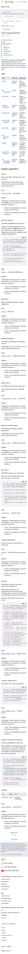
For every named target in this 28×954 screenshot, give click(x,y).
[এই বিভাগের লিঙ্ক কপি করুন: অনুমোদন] (7, 198)
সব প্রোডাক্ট (3, 940)
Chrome (3, 930)
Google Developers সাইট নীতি (14, 848)
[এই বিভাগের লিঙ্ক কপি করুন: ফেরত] (6, 190)
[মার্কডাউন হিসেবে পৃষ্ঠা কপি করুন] (8, 35)
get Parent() (6, 113)
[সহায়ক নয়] (13, 26)
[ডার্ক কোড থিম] (23, 237)
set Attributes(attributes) (6, 161)
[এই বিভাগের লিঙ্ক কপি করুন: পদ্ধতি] (6, 74)
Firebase (3, 932)
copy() (4, 81)
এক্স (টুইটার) (4, 915)
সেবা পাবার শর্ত (4, 889)
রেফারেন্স (5, 23)
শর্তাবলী (3, 946)
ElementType (12, 473)
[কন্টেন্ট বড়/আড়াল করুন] (13, 40)
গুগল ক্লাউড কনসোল (6, 901)
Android (3, 927)
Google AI (3, 937)
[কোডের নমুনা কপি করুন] (25, 237)
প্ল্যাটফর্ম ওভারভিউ (5, 879)
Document (22, 137)
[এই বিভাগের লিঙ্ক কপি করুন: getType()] (10, 470)
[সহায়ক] (11, 26)
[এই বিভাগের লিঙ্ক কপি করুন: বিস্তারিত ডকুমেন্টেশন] (20, 169)
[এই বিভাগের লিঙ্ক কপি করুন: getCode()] (10, 299)
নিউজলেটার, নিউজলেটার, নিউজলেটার (10, 912)
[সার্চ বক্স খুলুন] (17, 2)
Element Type (14, 128)
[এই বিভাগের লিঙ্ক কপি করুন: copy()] (7, 174)
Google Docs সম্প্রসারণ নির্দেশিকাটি (17, 67)
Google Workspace (9, 21)
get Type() (5, 128)
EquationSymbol (6, 193)
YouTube (3, 917)
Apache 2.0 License (9, 847)
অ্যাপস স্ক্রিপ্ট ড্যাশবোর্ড (6, 898)
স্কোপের (20, 203)
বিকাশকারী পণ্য (5, 881)
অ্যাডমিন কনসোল (5, 896)
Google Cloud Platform (6, 935)
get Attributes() (6, 91)
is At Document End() (5, 137)
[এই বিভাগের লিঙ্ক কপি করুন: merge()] (8, 581)
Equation (12, 60)
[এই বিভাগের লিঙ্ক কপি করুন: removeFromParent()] (18, 681)
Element (14, 105)
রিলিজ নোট (4, 884)
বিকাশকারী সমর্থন (5, 886)
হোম (2, 21)
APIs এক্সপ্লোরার (5, 903)
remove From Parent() (5, 152)
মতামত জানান (6, 29)
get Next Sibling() (5, 106)
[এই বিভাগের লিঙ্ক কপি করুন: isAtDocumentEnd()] (17, 540)
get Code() (5, 96)
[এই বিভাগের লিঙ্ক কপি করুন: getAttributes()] (15, 220)
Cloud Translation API (11, 13)
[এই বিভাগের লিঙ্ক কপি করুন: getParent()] (12, 383)
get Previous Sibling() (6, 121)
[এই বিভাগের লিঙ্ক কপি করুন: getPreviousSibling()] (19, 426)
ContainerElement (7, 398)
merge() (4, 143)
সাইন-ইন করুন (22, 1)
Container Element (15, 113)
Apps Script (5, 7)
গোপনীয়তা (8, 946)
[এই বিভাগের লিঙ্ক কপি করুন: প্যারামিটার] (8, 790)
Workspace (14, 2)
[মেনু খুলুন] (2, 2)
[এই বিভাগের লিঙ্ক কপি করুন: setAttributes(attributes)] (23, 740)
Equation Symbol (14, 82)
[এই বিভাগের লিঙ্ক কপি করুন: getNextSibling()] (16, 339)
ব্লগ (2, 910)
